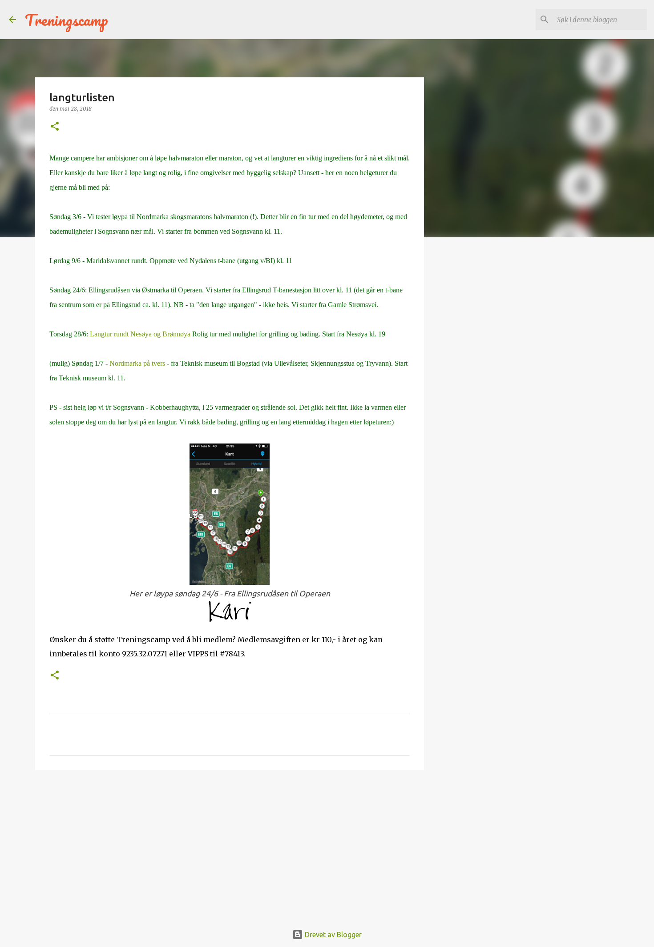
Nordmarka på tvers (137, 363)
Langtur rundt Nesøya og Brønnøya (140, 334)
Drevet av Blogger (332, 935)
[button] (54, 127)
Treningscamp (66, 19)
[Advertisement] (230, 845)
